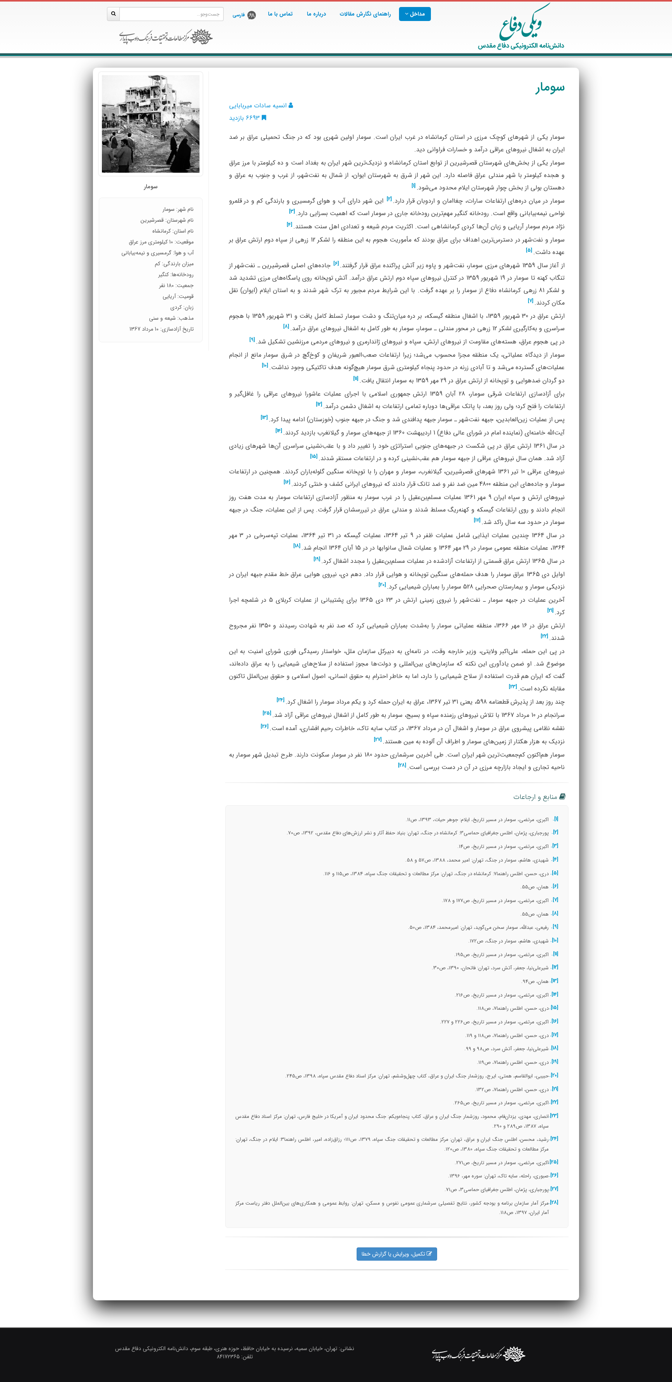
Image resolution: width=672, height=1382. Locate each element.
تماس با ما (280, 14)
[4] (289, 225)
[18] (297, 546)
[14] (278, 431)
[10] (265, 366)
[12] (319, 404)
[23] (513, 687)
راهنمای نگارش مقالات (365, 14)
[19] (316, 559)
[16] (287, 482)
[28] (402, 765)
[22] (544, 636)
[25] (266, 713)
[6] (336, 264)
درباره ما (316, 14)
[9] (252, 340)
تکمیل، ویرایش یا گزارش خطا (394, 1254)
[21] (550, 611)
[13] (264, 418)
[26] (265, 726)
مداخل (416, 14)
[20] (382, 585)
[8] (286, 327)
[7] (531, 301)
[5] (529, 250)
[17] (477, 520)
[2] (389, 199)
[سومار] (151, 124)
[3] (292, 211)
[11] (356, 379)
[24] (280, 700)
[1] (413, 186)
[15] (314, 457)
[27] (378, 740)
